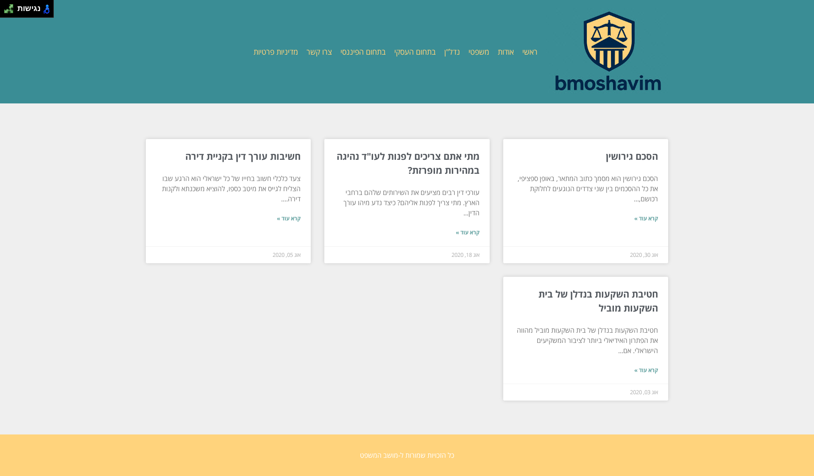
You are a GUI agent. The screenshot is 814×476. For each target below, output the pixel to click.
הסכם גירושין (632, 156)
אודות (506, 52)
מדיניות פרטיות (276, 52)
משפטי (478, 52)
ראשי (530, 52)
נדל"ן (452, 52)
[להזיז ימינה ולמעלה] (11, 6)
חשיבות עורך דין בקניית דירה (243, 156)
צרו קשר (319, 52)
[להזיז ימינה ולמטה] (11, 11)
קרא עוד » (646, 218)
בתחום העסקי (415, 52)
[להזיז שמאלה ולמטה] (6, 11)
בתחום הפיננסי (363, 52)
